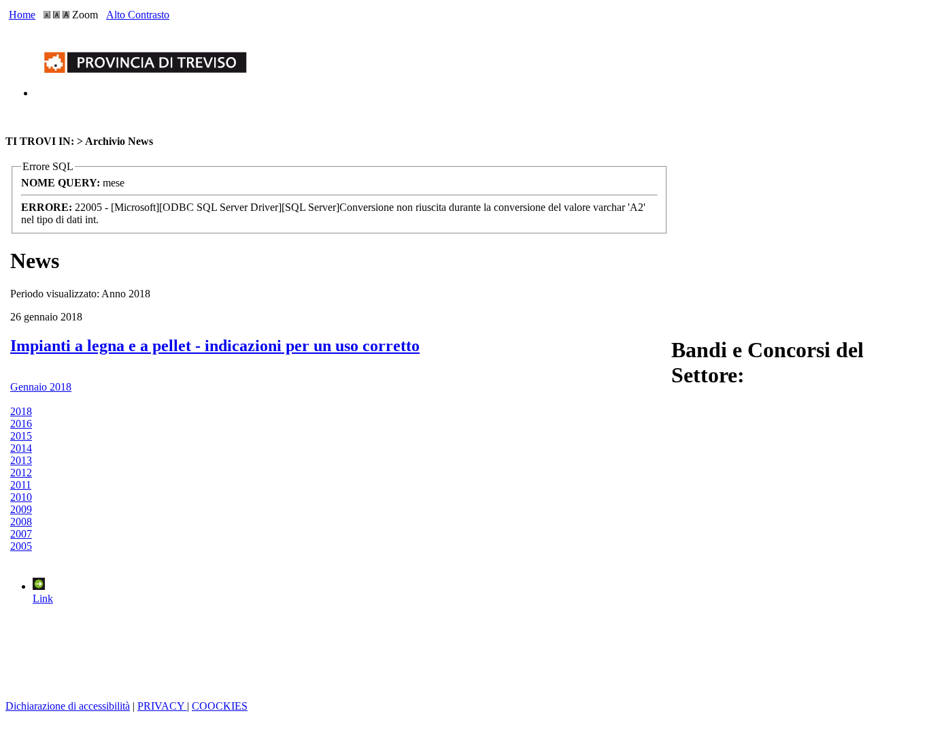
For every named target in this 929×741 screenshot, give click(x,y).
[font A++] (66, 14)
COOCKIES (220, 706)
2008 (21, 521)
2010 (21, 497)
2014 (21, 448)
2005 (21, 546)
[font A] (47, 14)
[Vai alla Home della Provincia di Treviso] (148, 93)
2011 (20, 485)
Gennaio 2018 (40, 387)
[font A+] (56, 14)
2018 (21, 411)
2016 (21, 423)
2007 (21, 534)
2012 (21, 472)
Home (22, 14)
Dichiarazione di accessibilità (67, 706)
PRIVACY (162, 706)
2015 (21, 436)
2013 (21, 460)
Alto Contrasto (137, 14)
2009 (21, 509)
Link (43, 598)
